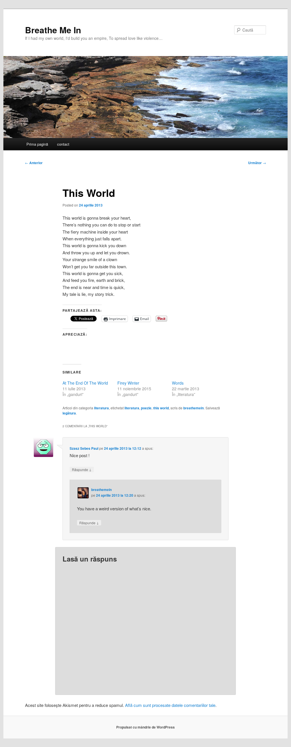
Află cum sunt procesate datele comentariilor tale (170, 705)
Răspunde (82, 469)
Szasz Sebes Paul (84, 448)
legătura (69, 413)
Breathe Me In (53, 30)
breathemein (193, 407)
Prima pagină (37, 144)
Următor (257, 162)
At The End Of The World (85, 383)
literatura (101, 407)
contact (63, 144)
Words (178, 383)
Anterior (34, 162)
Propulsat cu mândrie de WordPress (145, 727)
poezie (146, 407)
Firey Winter (128, 383)
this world (161, 407)
